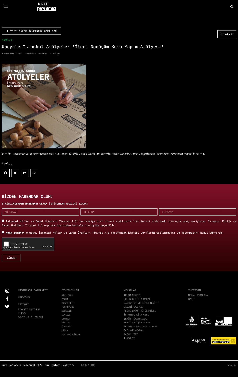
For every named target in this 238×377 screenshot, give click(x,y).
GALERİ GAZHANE (133, 306)
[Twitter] (7, 306)
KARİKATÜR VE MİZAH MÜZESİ (141, 303)
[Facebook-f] (7, 299)
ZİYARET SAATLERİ (29, 309)
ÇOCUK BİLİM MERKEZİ (137, 299)
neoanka (232, 365)
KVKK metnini (16, 232)
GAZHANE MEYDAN (133, 330)
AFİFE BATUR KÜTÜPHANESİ (140, 310)
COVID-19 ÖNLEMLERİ (30, 317)
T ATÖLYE (129, 338)
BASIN (191, 299)
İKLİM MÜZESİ (132, 295)
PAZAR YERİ (131, 334)
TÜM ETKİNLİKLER (71, 334)
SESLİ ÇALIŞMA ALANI (137, 322)
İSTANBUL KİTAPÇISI (136, 314)
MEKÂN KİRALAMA (198, 295)
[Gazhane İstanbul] (46, 7)
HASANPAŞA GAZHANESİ (33, 290)
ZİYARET (23, 304)
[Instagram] (7, 291)
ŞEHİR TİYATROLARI (135, 318)
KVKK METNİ (88, 365)
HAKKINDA (24, 297)
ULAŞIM (22, 313)
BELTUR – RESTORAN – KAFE (140, 326)
